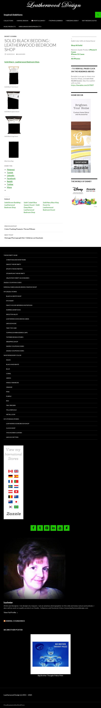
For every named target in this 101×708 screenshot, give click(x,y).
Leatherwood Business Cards (17, 319)
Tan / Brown (11, 405)
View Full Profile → (11, 612)
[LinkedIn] (53, 528)
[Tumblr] (40, 528)
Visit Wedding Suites (89, 20)
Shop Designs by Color (12, 355)
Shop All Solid (76, 45)
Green (8, 378)
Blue (8, 369)
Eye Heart (10, 301)
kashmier (21, 54)
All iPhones (75, 59)
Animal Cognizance (15, 621)
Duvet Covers (10, 36)
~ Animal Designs (22, 20)
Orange (9, 387)
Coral (8, 373)
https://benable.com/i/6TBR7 (82, 85)
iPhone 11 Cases (77, 54)
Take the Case (11, 328)
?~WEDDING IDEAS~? (72, 20)
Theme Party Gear (10, 255)
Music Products (10, 26)
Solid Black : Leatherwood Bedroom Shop (21, 62)
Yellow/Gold (11, 410)
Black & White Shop (13, 296)
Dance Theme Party (13, 264)
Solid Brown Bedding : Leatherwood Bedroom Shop (12, 204)
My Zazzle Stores (10, 292)
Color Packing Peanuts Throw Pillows (19, 227)
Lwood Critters (12, 437)
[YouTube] (60, 528)
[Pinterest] (47, 528)
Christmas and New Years (16, 260)
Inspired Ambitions (13, 14)
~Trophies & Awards (55, 20)
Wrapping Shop (12, 342)
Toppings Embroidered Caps (16, 332)
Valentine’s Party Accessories (17, 278)
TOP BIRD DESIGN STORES (14, 337)
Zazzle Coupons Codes (12, 282)
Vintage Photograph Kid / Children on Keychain (23, 236)
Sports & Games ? (39, 20)
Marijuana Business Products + (30, 26)
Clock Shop (10, 428)
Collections (8, 20)
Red (7, 401)
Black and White (12, 364)
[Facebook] (33, 528)
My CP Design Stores (11, 419)
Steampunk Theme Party (15, 273)
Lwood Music (11, 323)
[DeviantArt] (66, 528)
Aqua (8, 360)
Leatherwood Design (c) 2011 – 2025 (18, 695)
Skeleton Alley (12, 314)
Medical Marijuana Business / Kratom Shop (20, 287)
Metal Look (10, 414)
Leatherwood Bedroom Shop (17, 423)
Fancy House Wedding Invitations (19, 305)
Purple (8, 396)
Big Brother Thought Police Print (50, 675)
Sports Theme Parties (14, 269)
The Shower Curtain (14, 433)
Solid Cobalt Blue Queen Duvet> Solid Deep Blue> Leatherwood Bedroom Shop (32, 207)
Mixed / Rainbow (12, 383)
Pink (7, 392)
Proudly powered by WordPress (14, 705)
